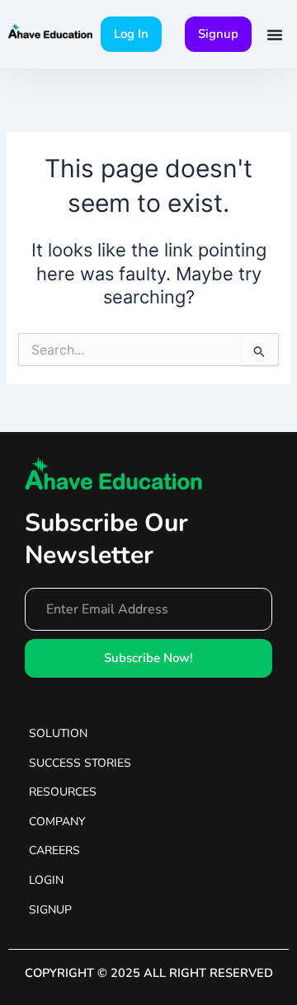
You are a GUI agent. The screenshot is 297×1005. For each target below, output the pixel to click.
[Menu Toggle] (274, 34)
